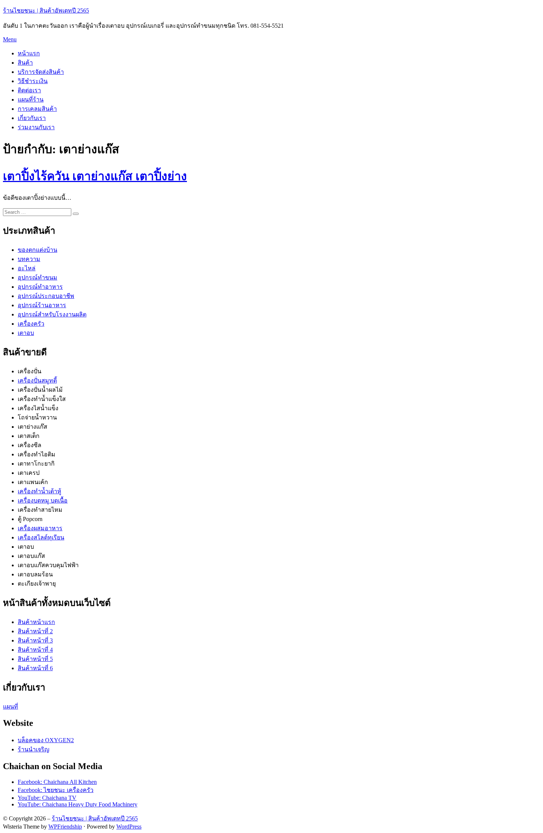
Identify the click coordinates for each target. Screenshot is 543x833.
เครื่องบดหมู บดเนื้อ (43, 500)
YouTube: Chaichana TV (47, 798)
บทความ (29, 259)
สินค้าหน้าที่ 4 (35, 650)
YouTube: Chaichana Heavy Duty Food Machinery (77, 804)
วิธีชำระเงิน (33, 81)
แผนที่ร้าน (31, 99)
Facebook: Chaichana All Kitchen (57, 782)
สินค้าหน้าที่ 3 (35, 640)
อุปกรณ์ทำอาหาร (40, 287)
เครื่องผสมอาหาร (40, 528)
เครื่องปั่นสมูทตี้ (37, 380)
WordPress (128, 826)
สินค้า (25, 62)
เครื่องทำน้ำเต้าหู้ (39, 491)
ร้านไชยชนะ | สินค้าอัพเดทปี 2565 (46, 10)
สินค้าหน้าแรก (36, 622)
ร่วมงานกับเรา (36, 127)
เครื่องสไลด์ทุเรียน (41, 537)
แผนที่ (10, 706)
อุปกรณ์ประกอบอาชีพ (46, 296)
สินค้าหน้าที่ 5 (35, 659)
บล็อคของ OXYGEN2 (46, 740)
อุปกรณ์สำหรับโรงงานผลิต (52, 314)
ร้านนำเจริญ (33, 749)
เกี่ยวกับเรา (32, 118)
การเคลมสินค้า (37, 109)
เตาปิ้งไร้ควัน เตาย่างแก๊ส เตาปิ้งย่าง (95, 176)
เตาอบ (26, 333)
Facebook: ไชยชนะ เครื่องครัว (55, 790)
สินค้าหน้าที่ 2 (35, 631)
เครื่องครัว (31, 323)
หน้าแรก (29, 53)
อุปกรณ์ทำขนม (37, 277)
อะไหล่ (26, 268)
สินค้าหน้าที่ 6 (35, 668)
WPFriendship (65, 826)
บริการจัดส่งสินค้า (41, 72)
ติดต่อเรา (29, 90)
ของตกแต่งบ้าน (37, 250)
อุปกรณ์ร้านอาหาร (42, 305)
